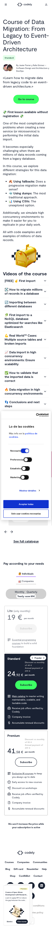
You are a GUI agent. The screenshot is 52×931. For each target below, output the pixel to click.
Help (44, 869)
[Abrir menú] (6, 4)
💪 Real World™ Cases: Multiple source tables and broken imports (23, 339)
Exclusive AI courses (23, 773)
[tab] (26, 574)
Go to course (26, 99)
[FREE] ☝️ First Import (20, 280)
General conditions (34, 905)
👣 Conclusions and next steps (22, 404)
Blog (7, 869)
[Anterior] (6, 532)
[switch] (28, 459)
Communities (40, 862)
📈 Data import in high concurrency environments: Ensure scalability (20, 358)
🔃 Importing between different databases (20, 304)
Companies (23, 862)
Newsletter (32, 869)
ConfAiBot (24, 875)
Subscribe (26, 628)
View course (22, 921)
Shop (12, 875)
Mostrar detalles (27, 490)
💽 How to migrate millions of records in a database (23, 291)
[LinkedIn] (41, 885)
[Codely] (26, 4)
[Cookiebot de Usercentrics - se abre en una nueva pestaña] (37, 415)
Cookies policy (35, 912)
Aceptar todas (26, 504)
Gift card (18, 869)
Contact (38, 875)
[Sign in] (46, 4)
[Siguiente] (11, 532)
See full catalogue (26, 541)
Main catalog (18, 696)
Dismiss (10, 921)
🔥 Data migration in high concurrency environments (24, 391)
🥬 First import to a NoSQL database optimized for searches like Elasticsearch (23, 321)
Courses (9, 862)
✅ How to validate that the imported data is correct (21, 376)
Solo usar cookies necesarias (26, 513)
